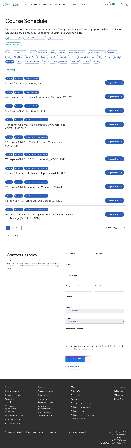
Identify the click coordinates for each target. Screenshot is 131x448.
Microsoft (43, 52)
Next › (18, 228)
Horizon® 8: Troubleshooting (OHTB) (25, 83)
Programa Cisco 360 (14, 415)
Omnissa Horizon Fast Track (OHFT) (25, 110)
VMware (62, 52)
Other (19, 62)
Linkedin (119, 391)
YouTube (120, 399)
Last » (25, 228)
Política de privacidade (81, 407)
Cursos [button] (24, 4)
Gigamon (81, 57)
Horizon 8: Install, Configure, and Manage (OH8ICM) (34, 200)
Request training (114, 83)
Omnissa (9, 62)
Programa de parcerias (81, 403)
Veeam (96, 62)
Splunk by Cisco (20, 52)
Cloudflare (18, 57)
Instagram (120, 395)
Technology (10, 70)
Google (91, 57)
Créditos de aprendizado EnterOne (10, 409)
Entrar (105, 4)
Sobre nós (75, 391)
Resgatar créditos (12, 419)
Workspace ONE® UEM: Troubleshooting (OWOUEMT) (35, 159)
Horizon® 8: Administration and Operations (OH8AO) (35, 173)
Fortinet (33, 52)
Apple (53, 52)
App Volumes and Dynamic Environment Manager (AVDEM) (38, 97)
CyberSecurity (42, 57)
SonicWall (86, 62)
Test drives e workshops (68, 4)
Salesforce (75, 62)
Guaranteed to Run (13, 44)
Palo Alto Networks (32, 62)
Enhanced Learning (49, 4)
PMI (44, 62)
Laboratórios (43, 395)
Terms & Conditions (110, 346)
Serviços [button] (82, 4)
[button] (115, 4)
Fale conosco (76, 395)
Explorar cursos (12, 391)
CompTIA (29, 57)
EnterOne (64, 57)
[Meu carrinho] (126, 4)
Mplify (107, 57)
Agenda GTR (35, 4)
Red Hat (53, 62)
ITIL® (99, 57)
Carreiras (75, 399)
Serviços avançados (46, 391)
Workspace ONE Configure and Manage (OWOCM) (34, 186)
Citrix (8, 57)
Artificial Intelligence (97, 52)
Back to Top (12, 235)
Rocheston (63, 62)
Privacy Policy (86, 349)
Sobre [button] (91, 4)
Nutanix (117, 57)
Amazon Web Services (77, 52)
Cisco (8, 52)
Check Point (112, 52)
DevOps (54, 57)
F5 (73, 57)
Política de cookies (79, 411)
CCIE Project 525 (12, 423)
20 (116, 228)
